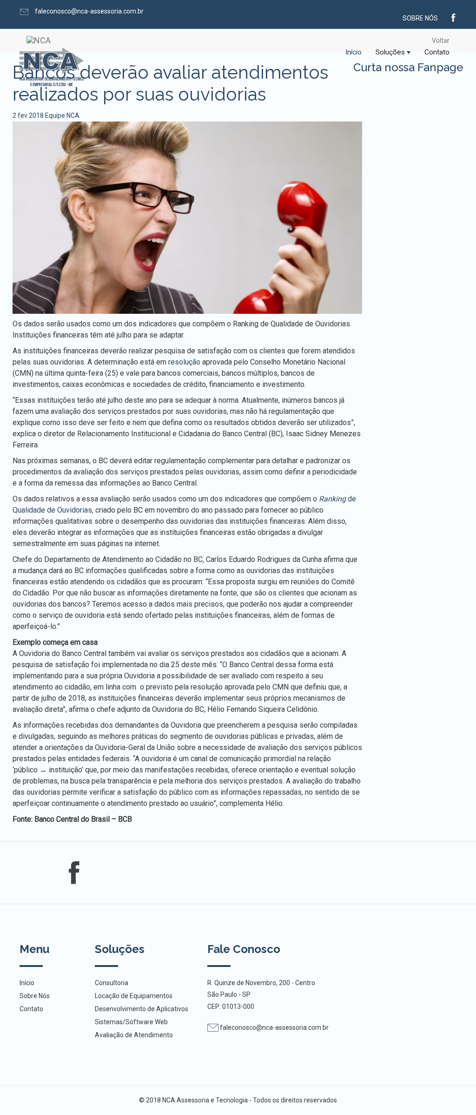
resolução (185, 362)
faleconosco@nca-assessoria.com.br (88, 11)
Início (353, 52)
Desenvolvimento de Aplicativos (141, 1009)
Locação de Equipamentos (133, 996)
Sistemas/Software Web (131, 1022)
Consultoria (111, 983)
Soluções (390, 52)
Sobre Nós (420, 18)
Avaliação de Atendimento (134, 1035)
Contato (437, 52)
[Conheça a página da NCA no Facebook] (453, 16)
